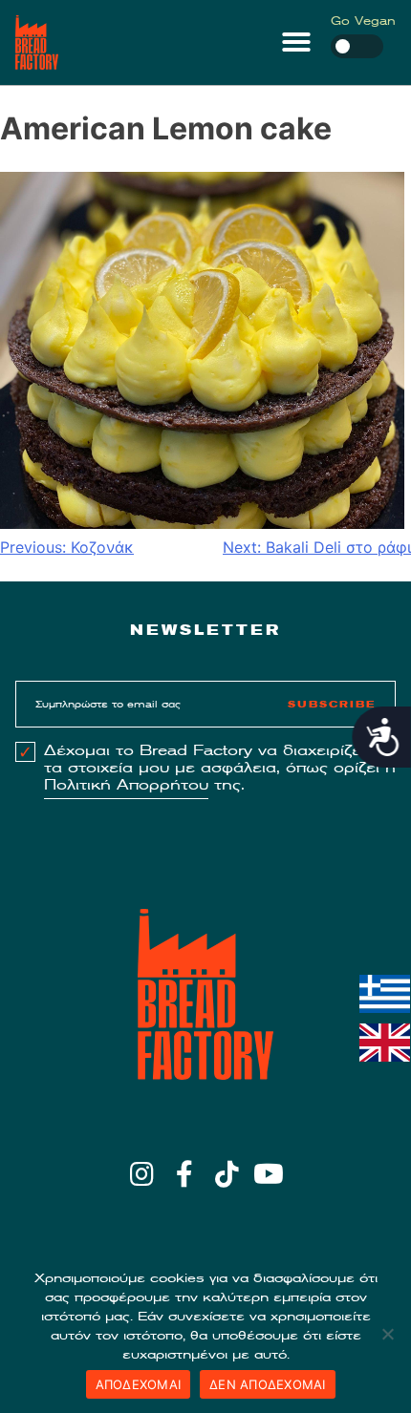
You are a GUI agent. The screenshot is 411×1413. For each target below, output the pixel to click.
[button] (296, 42)
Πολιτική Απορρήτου (126, 785)
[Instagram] (142, 1174)
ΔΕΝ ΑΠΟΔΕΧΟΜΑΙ (267, 1384)
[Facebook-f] (184, 1174)
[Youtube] (269, 1174)
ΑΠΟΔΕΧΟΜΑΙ (139, 1384)
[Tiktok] (227, 1174)
